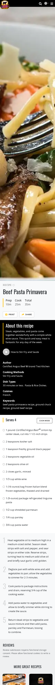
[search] (40, 3)
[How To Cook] (6, 351)
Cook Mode (44, 420)
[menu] (51, 3)
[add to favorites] (14, 285)
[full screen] (51, 285)
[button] (46, 4)
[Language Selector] (46, 3)
